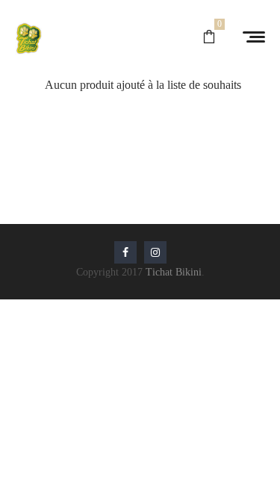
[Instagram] (155, 252)
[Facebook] (125, 252)
